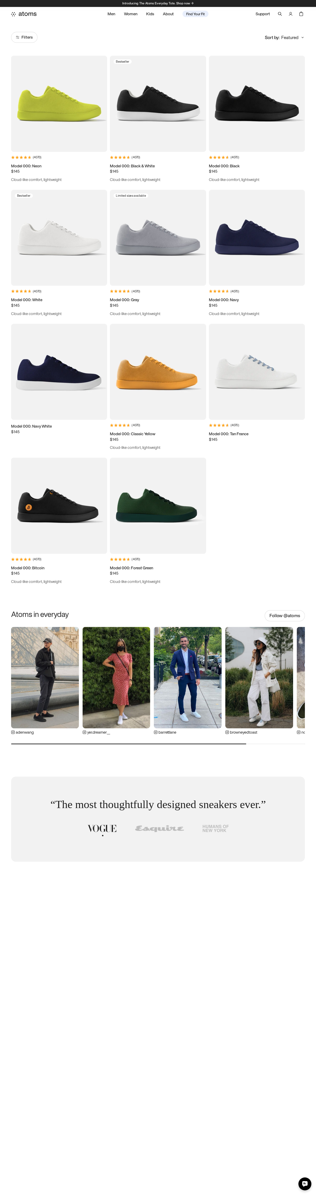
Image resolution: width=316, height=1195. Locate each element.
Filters (27, 37)
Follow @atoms (285, 615)
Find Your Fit (195, 13)
